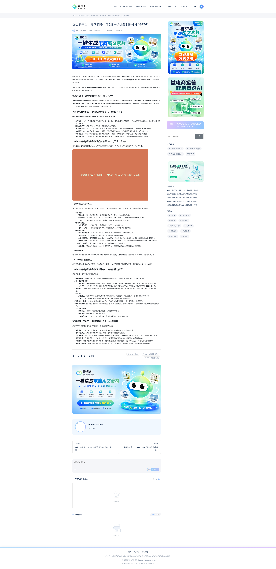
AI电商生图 (183, 6)
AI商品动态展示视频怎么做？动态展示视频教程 (182, 201)
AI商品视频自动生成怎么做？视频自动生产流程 (182, 198)
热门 (154, 479)
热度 (153, 514)
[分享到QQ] (82, 356)
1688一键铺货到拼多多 (151, 354)
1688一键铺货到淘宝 (152, 358)
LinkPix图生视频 (126, 6)
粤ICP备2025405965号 (147, 564)
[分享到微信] (85, 356)
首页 (115, 6)
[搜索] (199, 136)
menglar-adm (81, 30)
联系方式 (145, 552)
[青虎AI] (79, 6)
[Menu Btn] (202, 7)
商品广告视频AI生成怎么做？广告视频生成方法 (182, 194)
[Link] (116, 51)
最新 (159, 479)
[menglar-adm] (80, 426)
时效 (158, 514)
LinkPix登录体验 (170, 6)
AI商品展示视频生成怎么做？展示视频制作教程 (182, 205)
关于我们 (136, 552)
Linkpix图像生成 (141, 6)
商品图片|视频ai (155, 6)
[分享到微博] (79, 356)
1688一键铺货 (134, 354)
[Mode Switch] (195, 6)
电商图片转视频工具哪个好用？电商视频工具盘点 (182, 190)
